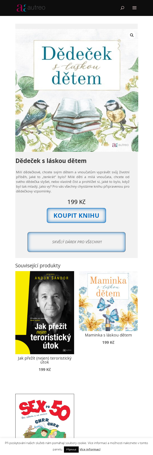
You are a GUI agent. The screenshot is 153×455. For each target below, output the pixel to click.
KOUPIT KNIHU (76, 215)
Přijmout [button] (71, 449)
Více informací (89, 449)
